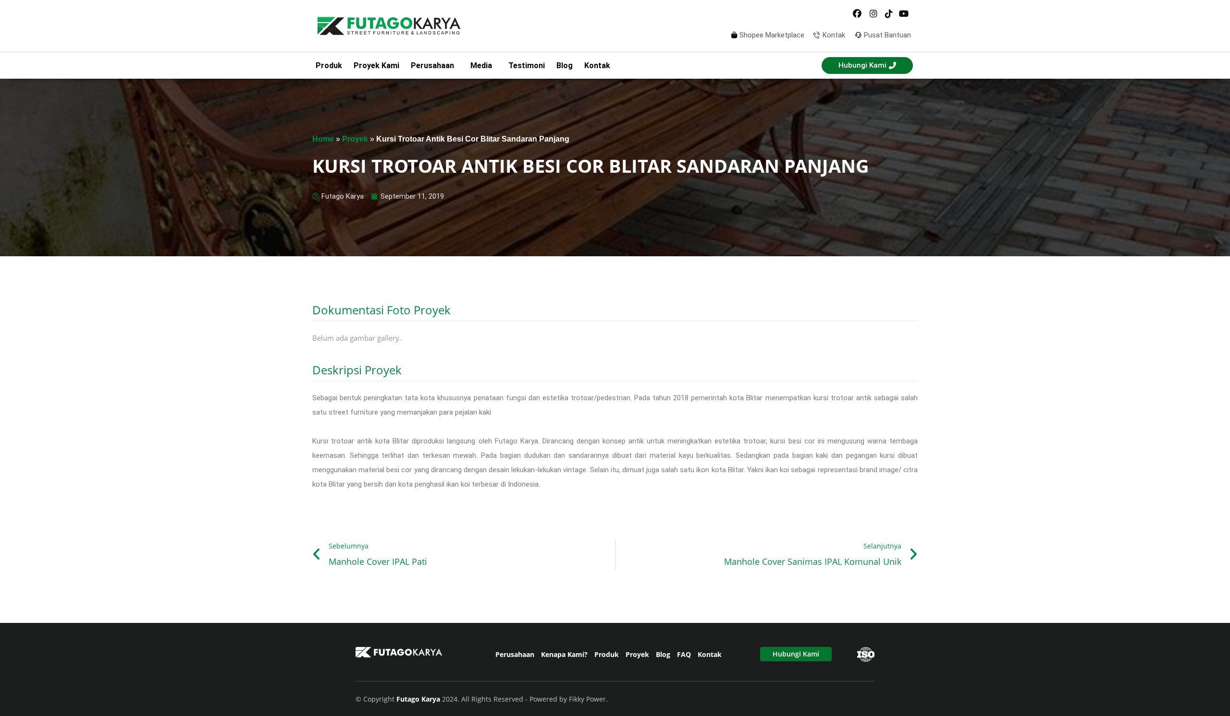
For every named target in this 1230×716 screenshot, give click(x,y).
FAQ (684, 654)
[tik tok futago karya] (889, 14)
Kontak (597, 65)
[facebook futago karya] (857, 14)
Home (323, 139)
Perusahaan (514, 654)
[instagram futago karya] (873, 14)
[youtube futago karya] (904, 14)
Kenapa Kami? (564, 654)
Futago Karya (419, 699)
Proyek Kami (376, 65)
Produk (329, 65)
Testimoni (526, 65)
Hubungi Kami (796, 653)
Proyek (355, 139)
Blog (564, 65)
